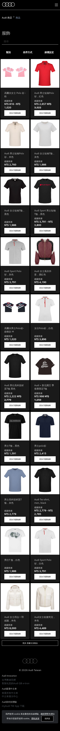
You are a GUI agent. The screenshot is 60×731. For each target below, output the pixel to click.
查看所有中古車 (10, 693)
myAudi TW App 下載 (13, 706)
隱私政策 (35, 718)
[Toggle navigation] (56, 5)
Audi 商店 (7, 17)
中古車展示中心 (10, 696)
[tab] (8, 52)
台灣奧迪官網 (9, 679)
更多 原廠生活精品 (30, 643)
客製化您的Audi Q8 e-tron (15, 683)
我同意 (47, 718)
